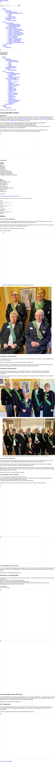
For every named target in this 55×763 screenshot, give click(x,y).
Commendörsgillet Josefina (14, 26)
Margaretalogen (22, 119)
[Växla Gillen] (23, 71)
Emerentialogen (44, 119)
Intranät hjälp (8, 47)
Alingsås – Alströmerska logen (14, 29)
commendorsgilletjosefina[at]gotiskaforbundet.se (10, 196)
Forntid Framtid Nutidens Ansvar (15, 13)
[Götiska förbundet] (27, 2)
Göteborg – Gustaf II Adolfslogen (15, 32)
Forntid (9, 14)
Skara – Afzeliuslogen (13, 36)
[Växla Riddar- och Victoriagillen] (23, 78)
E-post (2, 203)
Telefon (1, 207)
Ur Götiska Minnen (12, 20)
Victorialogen (26, 118)
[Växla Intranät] (23, 106)
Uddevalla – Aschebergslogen (14, 39)
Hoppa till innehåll (4, 0)
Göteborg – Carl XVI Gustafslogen (15, 30)
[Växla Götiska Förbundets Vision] (23, 60)
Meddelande (2, 210)
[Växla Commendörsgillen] (23, 72)
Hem (4, 8)
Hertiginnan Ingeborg (13, 120)
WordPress (10, 761)
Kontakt (4, 44)
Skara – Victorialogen (13, 37)
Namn (1, 200)
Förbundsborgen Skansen (11, 18)
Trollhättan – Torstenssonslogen (15, 38)
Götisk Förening (9, 43)
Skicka (2, 213)
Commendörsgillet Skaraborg (14, 25)
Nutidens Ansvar (11, 16)
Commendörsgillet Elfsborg (14, 24)
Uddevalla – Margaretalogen (14, 41)
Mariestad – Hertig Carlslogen (14, 35)
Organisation (8, 10)
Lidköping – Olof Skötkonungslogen (16, 33)
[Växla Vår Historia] (23, 68)
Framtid (10, 15)
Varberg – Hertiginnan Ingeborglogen (16, 42)
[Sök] (19, 5)
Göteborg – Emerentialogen (14, 31)
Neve (1, 761)
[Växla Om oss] (23, 57)
